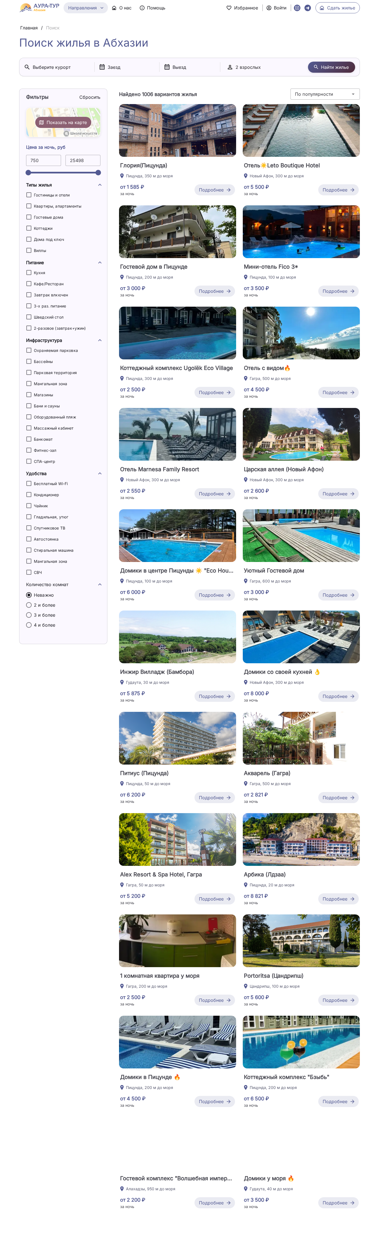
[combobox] (325, 94)
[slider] (28, 172)
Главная (29, 28)
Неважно (44, 595)
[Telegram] (308, 7)
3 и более (44, 615)
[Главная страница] (39, 7)
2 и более (44, 605)
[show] (100, 184)
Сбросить (89, 97)
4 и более (44, 625)
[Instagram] (297, 7)
